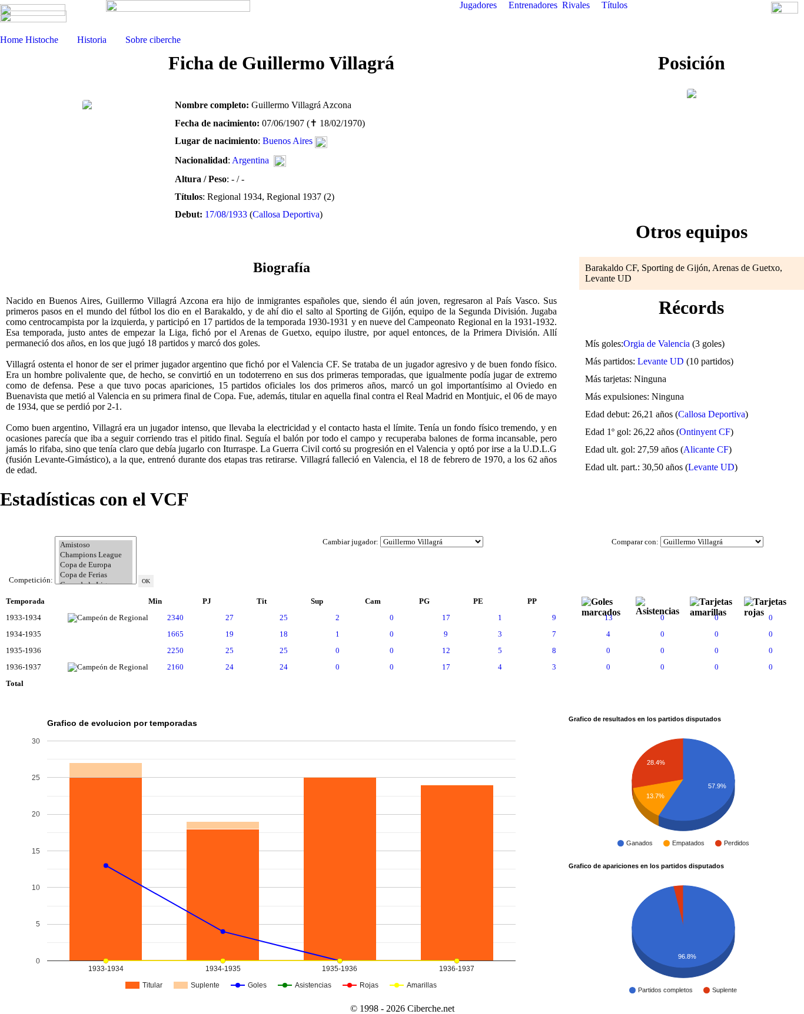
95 (206, 683)
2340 (175, 617)
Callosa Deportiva (286, 214)
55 (423, 683)
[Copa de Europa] (95, 565)
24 (229, 666)
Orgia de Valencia (656, 344)
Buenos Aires (288, 141)
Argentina (250, 160)
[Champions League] (95, 555)
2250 (175, 650)
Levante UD (660, 361)
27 (229, 617)
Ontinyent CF (704, 432)
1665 (175, 634)
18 (284, 634)
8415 (156, 683)
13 (608, 617)
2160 (175, 666)
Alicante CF (706, 449)
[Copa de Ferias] (95, 575)
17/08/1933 (226, 214)
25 (284, 617)
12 (446, 650)
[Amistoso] (95, 545)
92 (261, 683)
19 (229, 634)
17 (446, 617)
